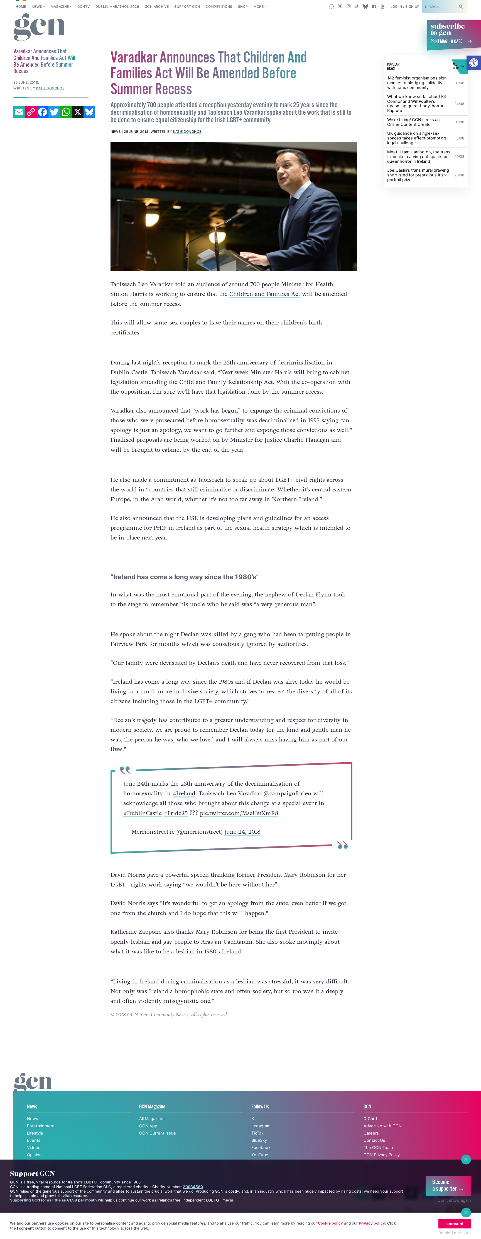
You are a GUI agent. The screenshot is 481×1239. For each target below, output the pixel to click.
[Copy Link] (31, 112)
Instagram (261, 1125)
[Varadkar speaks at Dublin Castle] (234, 206)
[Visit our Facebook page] (374, 6)
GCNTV (83, 6)
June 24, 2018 (242, 832)
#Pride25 (175, 813)
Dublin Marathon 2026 (117, 6)
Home (21, 6)
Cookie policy (330, 1223)
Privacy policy (372, 1223)
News (37, 6)
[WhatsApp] (66, 112)
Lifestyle (35, 1133)
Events (33, 1140)
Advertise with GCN (383, 1125)
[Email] (19, 112)
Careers (371, 1133)
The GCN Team (378, 1147)
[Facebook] (42, 112)
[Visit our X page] (340, 6)
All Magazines (152, 1118)
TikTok (257, 1133)
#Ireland (183, 794)
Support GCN (187, 6)
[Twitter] (54, 112)
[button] (474, 63)
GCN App (148, 1125)
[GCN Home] (40, 27)
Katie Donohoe (187, 131)
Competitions (218, 6)
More (259, 6)
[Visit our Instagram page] (348, 6)
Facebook (261, 1147)
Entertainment (41, 1125)
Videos (33, 1147)
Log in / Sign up (405, 6)
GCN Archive (157, 6)
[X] (78, 112)
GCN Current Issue (157, 1133)
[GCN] (33, 1088)
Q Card (370, 1118)
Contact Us (374, 1140)
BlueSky (259, 1140)
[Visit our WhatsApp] (331, 6)
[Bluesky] (89, 112)
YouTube (259, 1154)
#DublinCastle (142, 813)
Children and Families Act (264, 294)
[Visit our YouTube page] (382, 6)
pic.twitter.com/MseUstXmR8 (239, 813)
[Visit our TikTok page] (357, 6)
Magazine (60, 6)
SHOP (243, 6)
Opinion (34, 1154)
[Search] (460, 6)
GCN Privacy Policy (382, 1154)
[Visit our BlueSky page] (365, 6)
